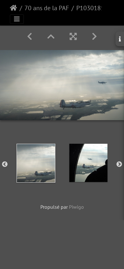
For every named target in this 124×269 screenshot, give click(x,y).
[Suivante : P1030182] (94, 36)
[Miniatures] (51, 36)
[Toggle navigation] (17, 19)
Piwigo (76, 207)
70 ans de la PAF (46, 8)
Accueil (13, 8)
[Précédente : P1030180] (29, 36)
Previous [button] (5, 164)
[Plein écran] (73, 36)
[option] (36, 163)
